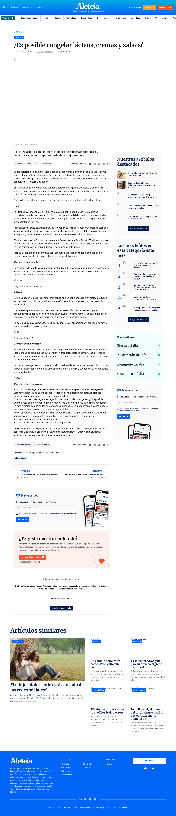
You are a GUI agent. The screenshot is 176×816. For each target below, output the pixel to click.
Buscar (40, 7)
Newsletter (87, 764)
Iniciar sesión (136, 7)
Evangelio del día (130, 364)
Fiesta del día (127, 346)
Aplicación (87, 767)
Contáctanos (111, 807)
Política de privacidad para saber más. (63, 513)
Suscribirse (149, 761)
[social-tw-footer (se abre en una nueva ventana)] (90, 799)
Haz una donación (70, 807)
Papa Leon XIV (151, 18)
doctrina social (139, 690)
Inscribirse (22, 519)
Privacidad (123, 807)
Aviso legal (100, 807)
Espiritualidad (86, 18)
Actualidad (135, 18)
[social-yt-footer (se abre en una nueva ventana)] (80, 799)
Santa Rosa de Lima (97, 11)
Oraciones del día (130, 374)
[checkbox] (17, 514)
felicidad (96, 641)
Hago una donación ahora (31, 557)
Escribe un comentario (61, 608)
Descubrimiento (103, 18)
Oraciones (6, 18)
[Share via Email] (104, 164)
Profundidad (71, 18)
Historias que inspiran (29, 18)
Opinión (58, 18)
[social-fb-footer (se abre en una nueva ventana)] (85, 799)
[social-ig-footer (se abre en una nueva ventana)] (95, 799)
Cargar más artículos (138, 228)
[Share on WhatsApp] (108, 164)
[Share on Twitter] (99, 164)
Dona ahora (164, 7)
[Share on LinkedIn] (95, 164)
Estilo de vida (121, 18)
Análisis (46, 18)
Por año (109, 764)
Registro (147, 7)
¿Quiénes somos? (86, 807)
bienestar (137, 641)
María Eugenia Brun (45, 51)
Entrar (69, 598)
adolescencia (18, 641)
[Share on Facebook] (90, 164)
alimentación (20, 458)
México (165, 18)
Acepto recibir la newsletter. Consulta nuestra (48, 513)
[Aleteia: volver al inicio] (88, 6)
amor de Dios (98, 690)
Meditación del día (131, 355)
